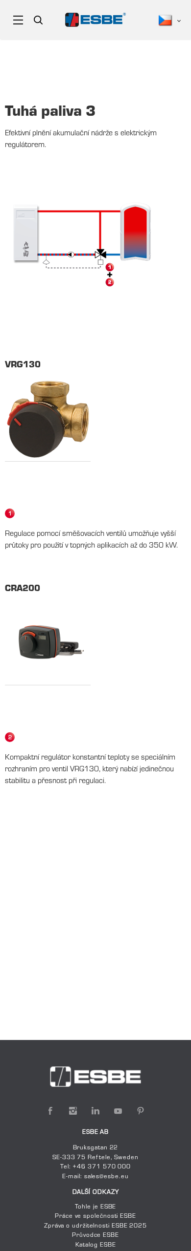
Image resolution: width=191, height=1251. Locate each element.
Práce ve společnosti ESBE (95, 1216)
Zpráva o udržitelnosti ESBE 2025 (95, 1226)
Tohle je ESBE (96, 1207)
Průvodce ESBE (95, 1235)
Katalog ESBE (95, 1245)
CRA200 (22, 589)
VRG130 (23, 365)
